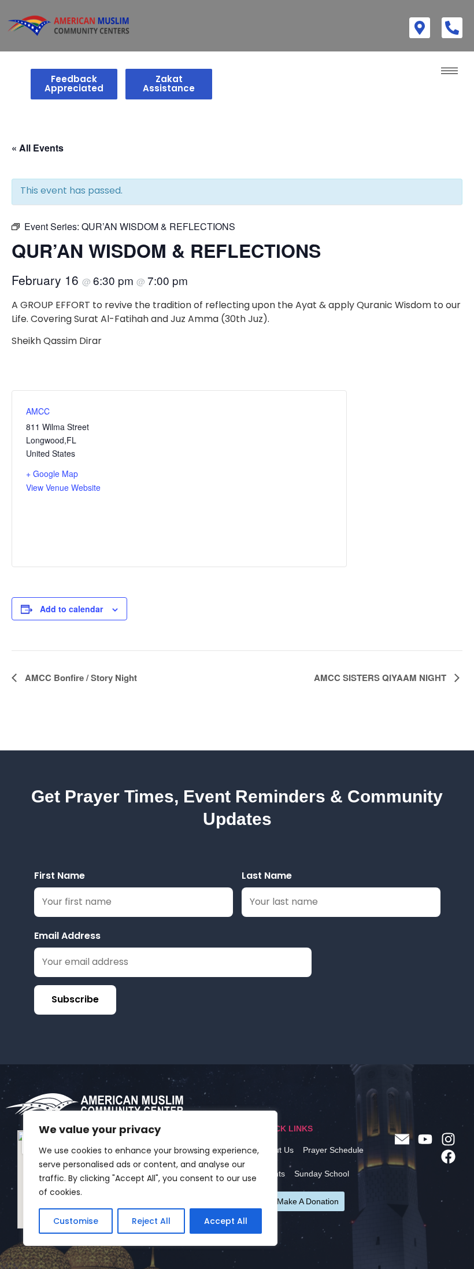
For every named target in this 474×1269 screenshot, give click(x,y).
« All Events (38, 147)
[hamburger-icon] (449, 71)
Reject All (151, 1221)
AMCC (38, 411)
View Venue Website (63, 487)
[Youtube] (425, 1139)
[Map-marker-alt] (419, 27)
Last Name (267, 875)
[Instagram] (448, 1139)
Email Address (67, 935)
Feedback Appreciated (74, 84)
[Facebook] (448, 1156)
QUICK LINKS (286, 1128)
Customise (75, 1221)
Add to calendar (71, 609)
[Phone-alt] (452, 27)
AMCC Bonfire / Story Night (80, 677)
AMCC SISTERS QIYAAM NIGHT (381, 677)
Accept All (225, 1221)
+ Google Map (52, 473)
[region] (150, 1178)
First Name (59, 875)
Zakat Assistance (169, 84)
